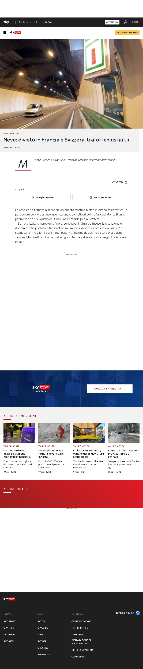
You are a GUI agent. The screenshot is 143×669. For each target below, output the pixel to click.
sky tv (41, 621)
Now (40, 634)
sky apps (42, 628)
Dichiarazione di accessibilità (81, 642)
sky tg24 (8, 628)
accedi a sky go (125, 613)
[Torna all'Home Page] (15, 32)
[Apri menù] (4, 32)
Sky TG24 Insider (127, 32)
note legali (78, 634)
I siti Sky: (7, 614)
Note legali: (77, 614)
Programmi (44, 654)
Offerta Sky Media (82, 650)
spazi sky (42, 648)
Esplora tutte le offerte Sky (36, 22)
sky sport (9, 621)
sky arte (8, 641)
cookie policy (80, 628)
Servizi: (41, 614)
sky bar (42, 641)
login (136, 22)
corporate (78, 656)
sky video (9, 634)
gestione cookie (81, 621)
